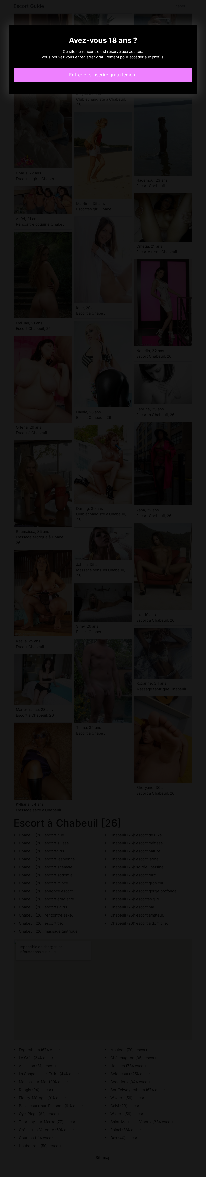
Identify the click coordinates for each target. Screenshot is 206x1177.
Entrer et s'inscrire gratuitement (103, 74)
